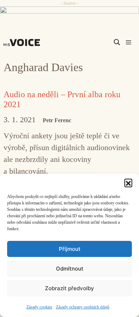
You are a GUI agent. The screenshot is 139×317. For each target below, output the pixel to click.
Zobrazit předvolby (69, 288)
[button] (128, 182)
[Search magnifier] (117, 42)
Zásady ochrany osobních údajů (82, 306)
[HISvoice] (23, 42)
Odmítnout (69, 268)
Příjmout (70, 249)
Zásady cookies (39, 306)
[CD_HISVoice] (69, 12)
